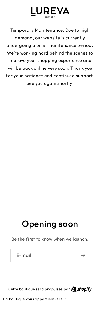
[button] (50, 95)
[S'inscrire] (83, 256)
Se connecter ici (82, 298)
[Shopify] (81, 289)
